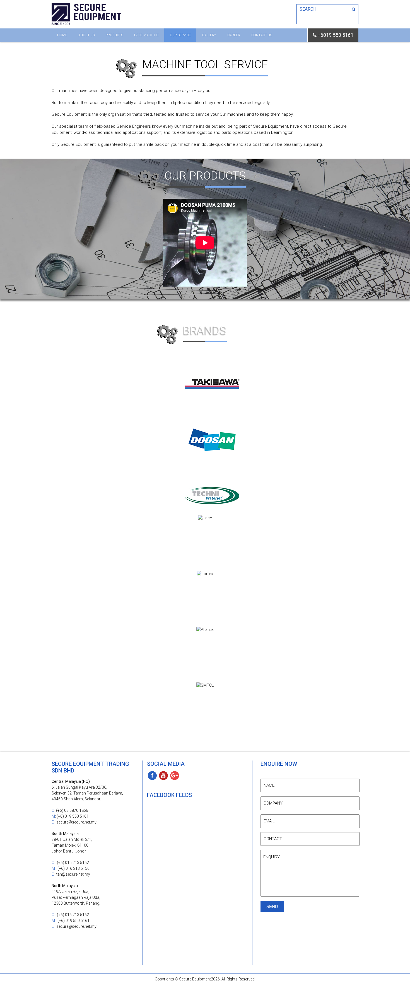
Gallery (209, 35)
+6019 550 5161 (335, 35)
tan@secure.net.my (73, 874)
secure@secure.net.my (76, 822)
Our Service (180, 35)
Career (233, 35)
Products (114, 35)
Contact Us (261, 35)
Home (62, 35)
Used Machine (146, 35)
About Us (86, 35)
